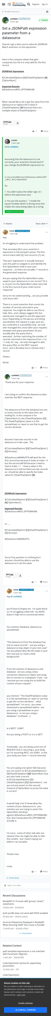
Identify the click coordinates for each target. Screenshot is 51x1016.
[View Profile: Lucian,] (7, 141)
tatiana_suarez (21, 916)
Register (35, 4)
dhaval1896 (19, 957)
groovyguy (19, 907)
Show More (14, 878)
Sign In (45, 4)
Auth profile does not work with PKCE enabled (25, 913)
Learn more (21, 995)
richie (11, 231)
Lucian (14, 140)
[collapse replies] (25, 229)
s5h (17, 969)
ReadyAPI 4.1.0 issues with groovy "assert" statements (23, 902)
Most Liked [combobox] (42, 223)
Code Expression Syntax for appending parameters (22, 964)
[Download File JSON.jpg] (17, 123)
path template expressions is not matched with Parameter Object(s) (23, 952)
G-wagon (18, 978)
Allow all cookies (25, 1010)
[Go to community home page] (16, 4)
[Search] (28, 4)
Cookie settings (25, 1003)
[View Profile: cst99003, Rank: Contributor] (5, 20)
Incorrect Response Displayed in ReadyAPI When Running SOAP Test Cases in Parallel (23, 923)
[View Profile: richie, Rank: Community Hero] (5, 232)
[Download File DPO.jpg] (20, 575)
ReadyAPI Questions (12, 12)
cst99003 (14, 19)
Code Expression (11, 975)
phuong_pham (22, 928)
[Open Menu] (47, 11)
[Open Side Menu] (3, 4)
